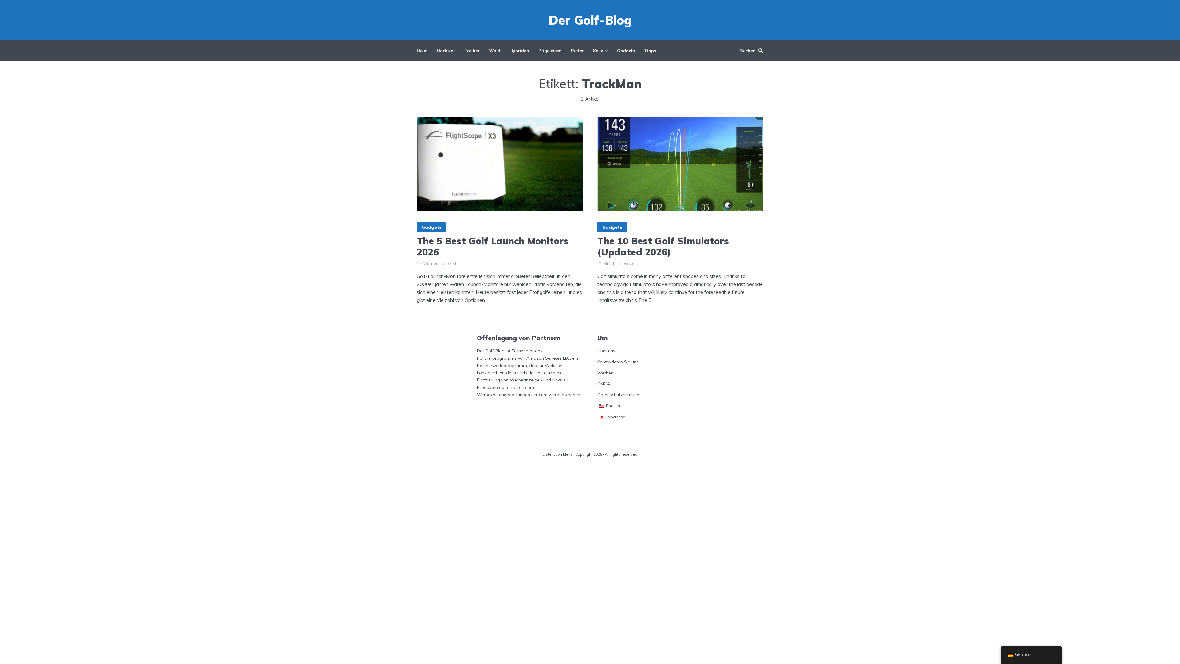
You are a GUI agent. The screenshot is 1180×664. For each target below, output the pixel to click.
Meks (567, 454)
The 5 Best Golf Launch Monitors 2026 (492, 246)
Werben (605, 373)
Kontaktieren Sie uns (618, 362)
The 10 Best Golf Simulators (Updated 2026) (663, 246)
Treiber (472, 50)
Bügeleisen (550, 50)
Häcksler (446, 50)
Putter (577, 50)
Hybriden (519, 50)
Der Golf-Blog (590, 20)
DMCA (603, 383)
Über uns (606, 351)
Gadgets (626, 50)
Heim (422, 50)
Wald (494, 50)
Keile (598, 50)
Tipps (650, 50)
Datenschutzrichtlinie (618, 394)
